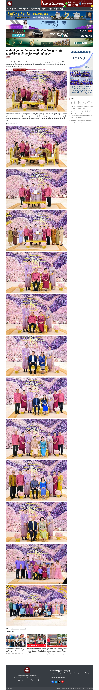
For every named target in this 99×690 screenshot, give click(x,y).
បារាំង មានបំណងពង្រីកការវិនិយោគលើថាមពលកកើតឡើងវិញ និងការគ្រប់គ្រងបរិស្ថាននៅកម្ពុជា (82, 107)
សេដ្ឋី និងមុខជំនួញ (58, 9)
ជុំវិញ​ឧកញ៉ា (13, 9)
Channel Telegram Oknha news (20, 69)
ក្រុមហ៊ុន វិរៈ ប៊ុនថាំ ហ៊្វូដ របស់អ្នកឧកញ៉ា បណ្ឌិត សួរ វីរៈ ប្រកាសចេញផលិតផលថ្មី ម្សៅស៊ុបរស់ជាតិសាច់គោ (81, 112)
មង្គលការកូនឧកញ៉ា (15, 628)
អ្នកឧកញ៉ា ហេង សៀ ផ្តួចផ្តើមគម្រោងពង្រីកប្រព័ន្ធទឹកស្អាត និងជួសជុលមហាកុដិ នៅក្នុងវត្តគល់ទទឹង (82, 102)
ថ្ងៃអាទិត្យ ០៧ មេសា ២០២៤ (11, 59)
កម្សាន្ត (50, 9)
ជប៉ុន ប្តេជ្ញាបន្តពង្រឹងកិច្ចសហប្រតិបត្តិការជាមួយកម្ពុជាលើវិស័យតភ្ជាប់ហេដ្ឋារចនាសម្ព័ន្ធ (81, 121)
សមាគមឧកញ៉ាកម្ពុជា (23, 9)
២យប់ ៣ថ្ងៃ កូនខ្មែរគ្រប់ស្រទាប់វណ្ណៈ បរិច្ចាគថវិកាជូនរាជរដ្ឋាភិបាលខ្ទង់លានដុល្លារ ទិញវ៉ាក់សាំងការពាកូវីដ (15, 650)
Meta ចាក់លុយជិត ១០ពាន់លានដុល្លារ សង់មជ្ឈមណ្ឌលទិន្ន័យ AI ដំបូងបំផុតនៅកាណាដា (81, 116)
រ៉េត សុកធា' (20, 59)
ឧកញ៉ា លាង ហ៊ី (23, 628)
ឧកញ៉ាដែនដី (61, 654)
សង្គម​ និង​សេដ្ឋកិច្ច (35, 9)
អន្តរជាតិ (44, 9)
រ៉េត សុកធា (40, 654)
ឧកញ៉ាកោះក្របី (18, 653)
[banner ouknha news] (67, 3)
